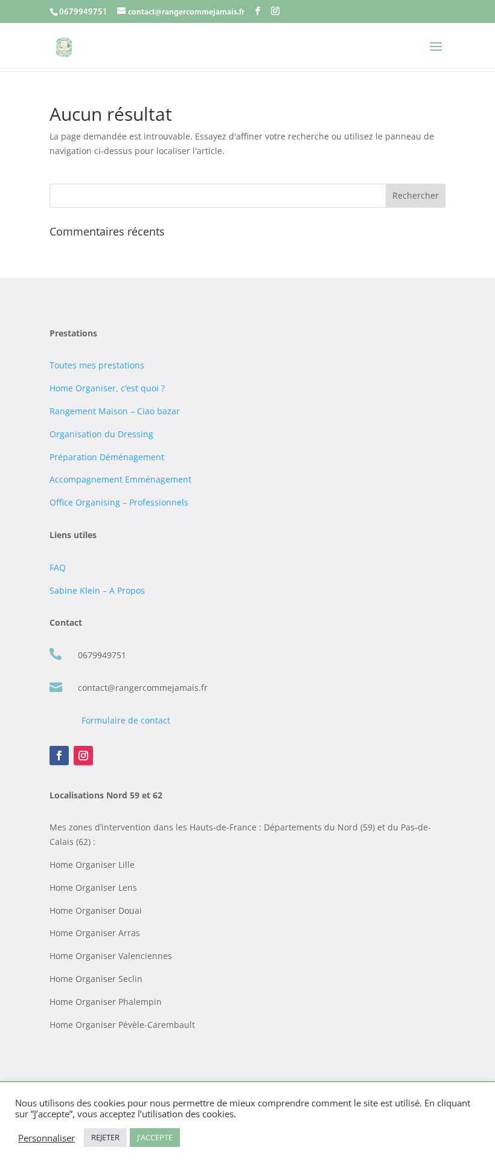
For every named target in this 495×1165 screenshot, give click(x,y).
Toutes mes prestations (97, 365)
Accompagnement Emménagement (120, 479)
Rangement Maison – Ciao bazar (115, 411)
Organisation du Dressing (101, 434)
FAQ (58, 567)
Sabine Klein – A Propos (97, 590)
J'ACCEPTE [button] (155, 1137)
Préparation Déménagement (107, 457)
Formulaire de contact (125, 720)
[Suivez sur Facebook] (59, 755)
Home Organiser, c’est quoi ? (107, 388)
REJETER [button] (105, 1137)
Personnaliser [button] (46, 1137)
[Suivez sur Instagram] (83, 755)
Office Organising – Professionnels (119, 502)
